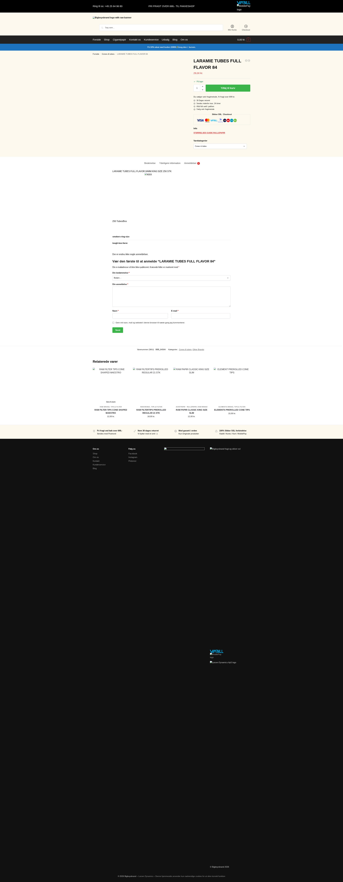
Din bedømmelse (121, 273)
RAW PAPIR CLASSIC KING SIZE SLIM (191, 411)
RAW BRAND (105, 407)
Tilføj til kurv (228, 88)
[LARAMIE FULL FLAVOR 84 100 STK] (249, 60)
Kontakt (96, 461)
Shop (95, 453)
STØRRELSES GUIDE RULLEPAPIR (209, 133)
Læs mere (110, 422)
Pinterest (132, 461)
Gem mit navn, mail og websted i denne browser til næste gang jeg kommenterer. (150, 323)
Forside (96, 54)
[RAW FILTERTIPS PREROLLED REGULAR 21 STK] (151, 386)
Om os (96, 457)
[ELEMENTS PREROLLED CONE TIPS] (232, 386)
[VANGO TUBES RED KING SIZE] (246, 60)
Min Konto (232, 30)
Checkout (246, 30)
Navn (115, 311)
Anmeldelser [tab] (191, 163)
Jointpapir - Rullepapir (186, 407)
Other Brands (198, 349)
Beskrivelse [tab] (150, 163)
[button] (243, 40)
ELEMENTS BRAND (226, 407)
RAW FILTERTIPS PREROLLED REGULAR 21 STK (151, 411)
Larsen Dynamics (146, 876)
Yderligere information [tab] (169, 163)
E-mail (174, 311)
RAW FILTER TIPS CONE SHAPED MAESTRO (110, 411)
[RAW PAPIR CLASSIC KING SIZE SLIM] (191, 386)
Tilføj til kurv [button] (151, 422)
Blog (95, 468)
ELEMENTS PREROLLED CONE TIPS (232, 410)
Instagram (132, 457)
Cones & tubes (108, 54)
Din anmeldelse (120, 284)
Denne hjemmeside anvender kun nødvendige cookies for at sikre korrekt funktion (190, 876)
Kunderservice (99, 464)
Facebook (132, 453)
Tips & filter (116, 407)
